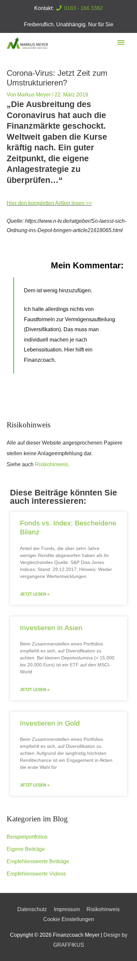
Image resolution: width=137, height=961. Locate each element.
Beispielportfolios (27, 837)
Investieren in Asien (51, 627)
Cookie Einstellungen (68, 919)
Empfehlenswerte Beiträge (38, 861)
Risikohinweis (103, 909)
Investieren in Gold (50, 723)
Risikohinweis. (52, 464)
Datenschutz (32, 909)
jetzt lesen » (35, 594)
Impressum (67, 909)
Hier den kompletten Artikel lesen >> (49, 203)
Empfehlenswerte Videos (36, 874)
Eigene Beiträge (26, 849)
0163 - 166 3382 (82, 8)
